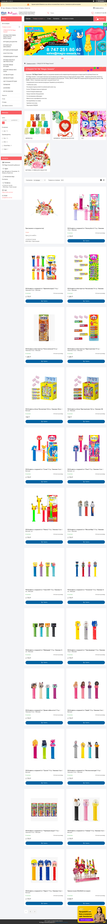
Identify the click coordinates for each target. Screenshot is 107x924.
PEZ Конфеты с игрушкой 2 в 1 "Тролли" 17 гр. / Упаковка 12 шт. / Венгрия (44, 771)
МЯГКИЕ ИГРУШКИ (8, 78)
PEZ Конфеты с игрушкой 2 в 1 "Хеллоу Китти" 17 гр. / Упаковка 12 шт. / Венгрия (85, 229)
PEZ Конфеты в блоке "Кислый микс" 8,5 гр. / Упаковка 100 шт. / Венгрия (43, 409)
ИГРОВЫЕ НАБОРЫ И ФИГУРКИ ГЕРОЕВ (9, 60)
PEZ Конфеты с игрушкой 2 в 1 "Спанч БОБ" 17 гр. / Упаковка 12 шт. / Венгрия (43, 590)
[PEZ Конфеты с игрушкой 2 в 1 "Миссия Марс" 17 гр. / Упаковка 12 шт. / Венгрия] (86, 508)
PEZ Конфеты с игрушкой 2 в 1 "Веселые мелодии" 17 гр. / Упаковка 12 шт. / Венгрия (84, 771)
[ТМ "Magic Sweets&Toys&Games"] (9, 13)
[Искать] (48, 13)
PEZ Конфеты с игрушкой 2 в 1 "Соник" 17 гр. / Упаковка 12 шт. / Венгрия (43, 470)
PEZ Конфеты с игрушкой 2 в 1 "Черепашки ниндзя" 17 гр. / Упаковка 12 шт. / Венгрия (42, 831)
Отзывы (4, 102)
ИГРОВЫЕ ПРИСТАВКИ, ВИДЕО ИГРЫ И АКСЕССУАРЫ (9, 37)
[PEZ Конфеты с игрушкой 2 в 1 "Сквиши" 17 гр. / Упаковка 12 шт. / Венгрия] (86, 809)
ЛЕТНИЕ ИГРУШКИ (8, 74)
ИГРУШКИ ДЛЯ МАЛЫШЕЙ (10, 50)
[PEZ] (93, 124)
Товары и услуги (38, 18)
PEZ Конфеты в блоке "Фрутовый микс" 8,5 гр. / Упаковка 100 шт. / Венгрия (85, 409)
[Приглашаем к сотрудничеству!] (44, 207)
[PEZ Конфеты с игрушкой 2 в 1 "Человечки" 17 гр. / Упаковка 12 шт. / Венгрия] (86, 568)
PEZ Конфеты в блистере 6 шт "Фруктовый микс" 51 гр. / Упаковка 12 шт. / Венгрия (83, 349)
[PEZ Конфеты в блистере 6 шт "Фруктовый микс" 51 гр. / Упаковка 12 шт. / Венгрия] (86, 327)
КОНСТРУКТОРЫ (8, 53)
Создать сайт (4, 1)
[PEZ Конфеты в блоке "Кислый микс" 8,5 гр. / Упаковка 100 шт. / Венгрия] (44, 388)
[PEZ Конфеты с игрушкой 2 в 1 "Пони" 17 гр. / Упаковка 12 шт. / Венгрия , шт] (86, 448)
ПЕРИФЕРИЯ (6, 84)
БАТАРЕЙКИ (6, 88)
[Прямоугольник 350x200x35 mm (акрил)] (86, 870)
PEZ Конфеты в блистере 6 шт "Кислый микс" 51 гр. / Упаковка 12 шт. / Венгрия (85, 289)
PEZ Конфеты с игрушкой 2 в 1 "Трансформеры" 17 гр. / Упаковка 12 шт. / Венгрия (86, 650)
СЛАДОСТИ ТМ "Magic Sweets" (9, 31)
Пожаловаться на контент (62, 922)
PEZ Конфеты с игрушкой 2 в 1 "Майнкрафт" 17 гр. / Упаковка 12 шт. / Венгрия (43, 650)
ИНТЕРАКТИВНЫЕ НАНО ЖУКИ (10, 70)
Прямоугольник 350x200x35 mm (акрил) (78, 891)
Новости (4, 95)
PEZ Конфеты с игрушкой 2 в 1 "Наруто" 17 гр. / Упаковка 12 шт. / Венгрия (44, 891)
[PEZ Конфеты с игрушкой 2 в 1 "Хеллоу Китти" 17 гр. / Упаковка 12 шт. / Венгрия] (86, 207)
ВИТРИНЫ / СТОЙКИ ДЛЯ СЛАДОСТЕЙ (36, 170)
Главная (27, 18)
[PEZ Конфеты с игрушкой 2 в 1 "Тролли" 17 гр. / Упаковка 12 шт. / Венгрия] (44, 749)
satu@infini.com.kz (7, 197)
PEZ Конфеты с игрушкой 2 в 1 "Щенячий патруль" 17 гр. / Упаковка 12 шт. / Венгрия (41, 289)
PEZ (83, 138)
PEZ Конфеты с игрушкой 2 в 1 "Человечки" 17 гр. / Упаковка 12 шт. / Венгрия (85, 590)
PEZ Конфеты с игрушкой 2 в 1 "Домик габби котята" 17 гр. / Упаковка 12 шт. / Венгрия (42, 711)
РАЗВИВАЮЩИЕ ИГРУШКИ (10, 56)
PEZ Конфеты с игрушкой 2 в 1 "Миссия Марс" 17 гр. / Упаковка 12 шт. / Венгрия (85, 530)
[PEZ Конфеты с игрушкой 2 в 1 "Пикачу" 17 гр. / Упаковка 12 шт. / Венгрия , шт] (44, 508)
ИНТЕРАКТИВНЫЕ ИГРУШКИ (8, 65)
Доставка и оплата (67, 18)
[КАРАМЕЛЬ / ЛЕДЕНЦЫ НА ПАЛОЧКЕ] (65, 124)
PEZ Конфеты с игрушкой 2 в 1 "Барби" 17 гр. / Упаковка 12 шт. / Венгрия (85, 711)
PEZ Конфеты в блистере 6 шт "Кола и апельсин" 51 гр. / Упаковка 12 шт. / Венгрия (41, 349)
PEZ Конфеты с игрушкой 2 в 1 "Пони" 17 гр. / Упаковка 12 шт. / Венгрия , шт (85, 470)
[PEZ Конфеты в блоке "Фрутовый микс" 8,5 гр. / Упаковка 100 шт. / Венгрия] (86, 388)
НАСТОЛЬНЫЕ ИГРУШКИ (10, 81)
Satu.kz (61, 920)
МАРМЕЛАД (29, 138)
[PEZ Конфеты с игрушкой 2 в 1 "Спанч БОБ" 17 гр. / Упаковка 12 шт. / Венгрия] (44, 568)
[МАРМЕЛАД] (37, 124)
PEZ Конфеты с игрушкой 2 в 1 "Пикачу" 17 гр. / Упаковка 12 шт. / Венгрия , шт (44, 530)
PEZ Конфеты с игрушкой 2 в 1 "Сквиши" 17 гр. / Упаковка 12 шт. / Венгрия (86, 831)
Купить (87, 240)
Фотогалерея (5, 23)
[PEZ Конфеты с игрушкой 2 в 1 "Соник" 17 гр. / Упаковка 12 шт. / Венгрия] (44, 448)
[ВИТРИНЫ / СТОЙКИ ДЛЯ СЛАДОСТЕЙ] (37, 155)
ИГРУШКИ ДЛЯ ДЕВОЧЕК (10, 41)
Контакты (56, 18)
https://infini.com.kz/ (7, 192)
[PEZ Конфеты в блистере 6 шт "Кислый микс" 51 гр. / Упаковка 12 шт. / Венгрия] (86, 267)
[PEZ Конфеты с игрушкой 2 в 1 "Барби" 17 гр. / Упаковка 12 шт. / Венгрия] (86, 689)
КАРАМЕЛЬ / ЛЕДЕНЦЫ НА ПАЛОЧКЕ (64, 138)
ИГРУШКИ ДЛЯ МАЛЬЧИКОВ (7, 45)
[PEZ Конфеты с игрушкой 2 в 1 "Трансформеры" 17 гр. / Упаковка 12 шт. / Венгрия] (86, 629)
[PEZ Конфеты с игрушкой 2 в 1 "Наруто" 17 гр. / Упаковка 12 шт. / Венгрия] (44, 870)
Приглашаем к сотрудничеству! (34, 228)
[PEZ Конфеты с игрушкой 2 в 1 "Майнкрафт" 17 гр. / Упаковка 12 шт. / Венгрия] (44, 629)
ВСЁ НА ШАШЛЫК (8, 91)
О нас (49, 18)
